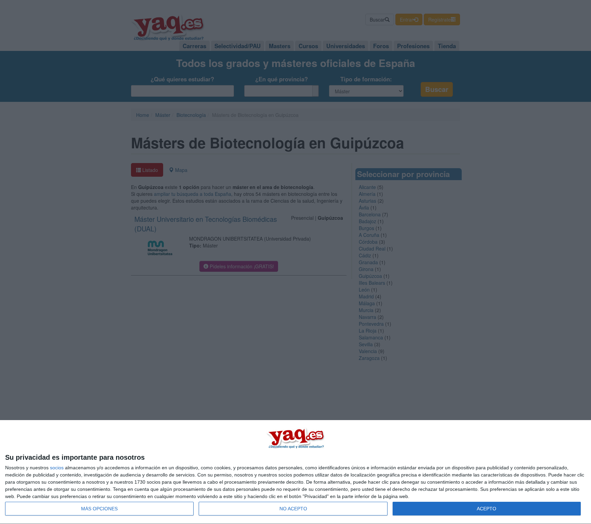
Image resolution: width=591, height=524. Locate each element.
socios (57, 467)
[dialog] (295, 472)
